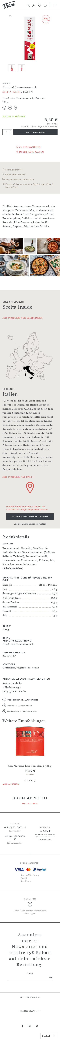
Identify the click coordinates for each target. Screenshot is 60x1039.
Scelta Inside (11, 92)
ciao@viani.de (30, 1011)
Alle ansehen (10, 784)
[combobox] (48, 1036)
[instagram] (29, 1026)
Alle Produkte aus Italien (18, 477)
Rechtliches (28, 997)
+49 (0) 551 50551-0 (15, 827)
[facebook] (22, 1026)
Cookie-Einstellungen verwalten (30, 523)
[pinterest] (37, 1026)
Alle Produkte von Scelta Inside (22, 318)
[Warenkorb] (45, 5)
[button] (34, 5)
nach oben (30, 803)
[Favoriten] (39, 5)
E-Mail (30, 973)
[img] (8, 5)
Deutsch (46, 1036)
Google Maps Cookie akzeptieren (30, 516)
